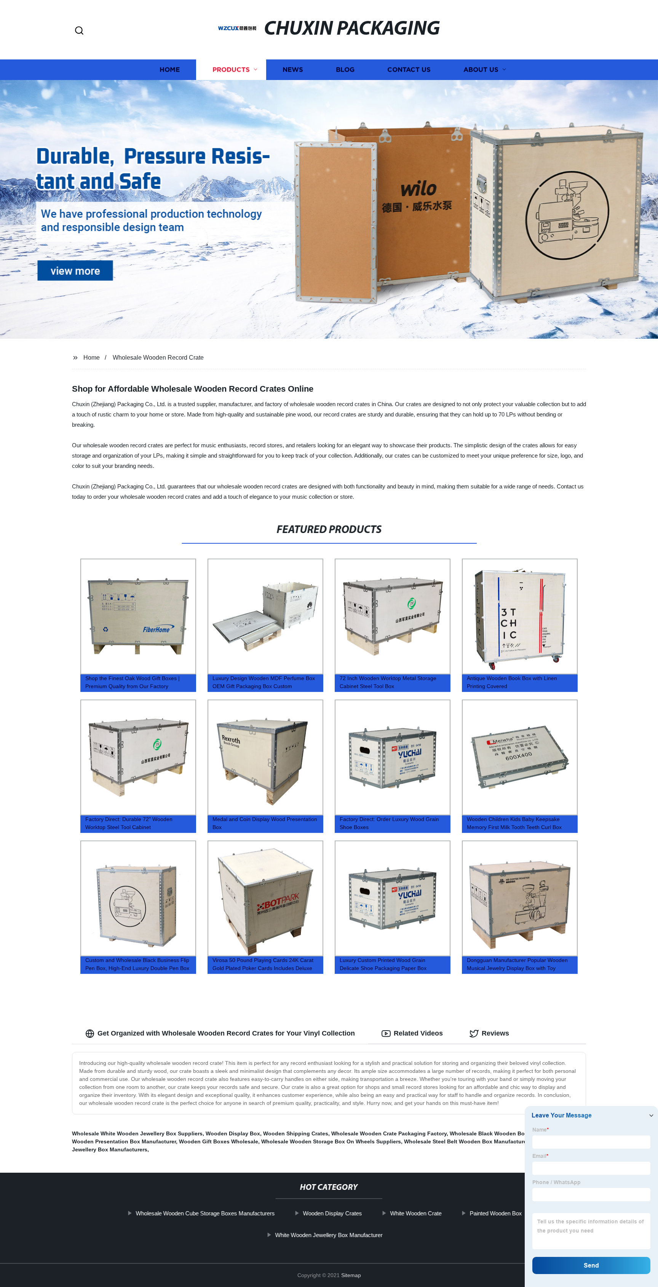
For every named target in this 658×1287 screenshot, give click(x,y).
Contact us (409, 69)
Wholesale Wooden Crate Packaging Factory (389, 1133)
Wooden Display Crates (332, 1213)
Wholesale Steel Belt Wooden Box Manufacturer (466, 1141)
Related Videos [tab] (418, 1033)
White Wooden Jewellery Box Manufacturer (329, 1235)
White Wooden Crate (416, 1213)
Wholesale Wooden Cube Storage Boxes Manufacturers (205, 1213)
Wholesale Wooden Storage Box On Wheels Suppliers (331, 1141)
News (293, 69)
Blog (345, 69)
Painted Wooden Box (496, 1213)
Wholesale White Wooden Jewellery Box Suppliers (137, 1133)
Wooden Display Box (233, 1133)
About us (480, 69)
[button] (79, 31)
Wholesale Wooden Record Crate (158, 357)
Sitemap (351, 1275)
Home (170, 69)
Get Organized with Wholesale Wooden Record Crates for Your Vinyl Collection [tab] (226, 1033)
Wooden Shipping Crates (295, 1133)
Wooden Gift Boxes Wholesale (218, 1141)
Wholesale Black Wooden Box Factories (502, 1133)
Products (231, 69)
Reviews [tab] (495, 1033)
